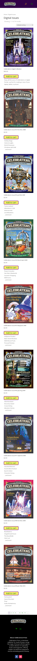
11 (25, 613)
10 (22, 613)
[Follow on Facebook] (16, 656)
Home (5, 14)
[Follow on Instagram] (20, 656)
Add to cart (11, 76)
